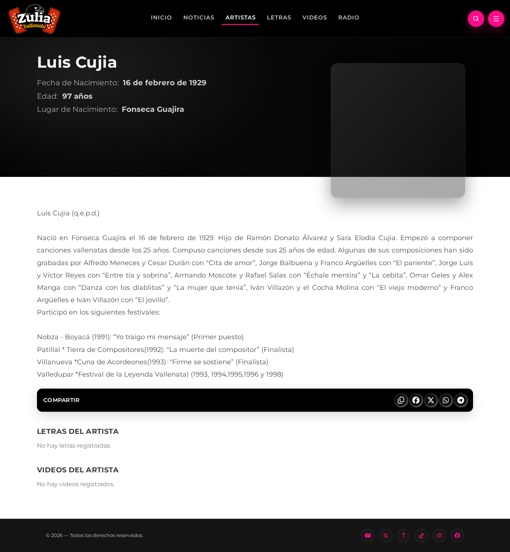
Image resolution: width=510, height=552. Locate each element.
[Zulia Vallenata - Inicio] (34, 18)
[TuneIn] (403, 535)
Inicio (161, 17)
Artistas (241, 17)
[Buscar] (476, 18)
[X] (385, 535)
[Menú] (496, 18)
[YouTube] (367, 535)
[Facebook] (457, 535)
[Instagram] (439, 535)
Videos (314, 17)
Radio (349, 17)
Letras (279, 17)
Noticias (198, 17)
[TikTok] (421, 535)
